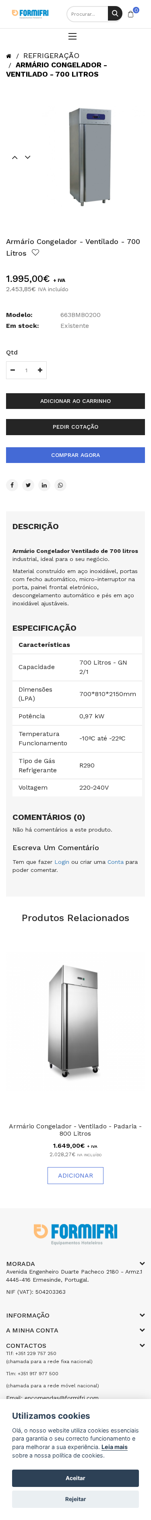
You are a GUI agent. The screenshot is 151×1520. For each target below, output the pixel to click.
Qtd (12, 352)
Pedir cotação (75, 426)
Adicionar (75, 1175)
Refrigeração (51, 55)
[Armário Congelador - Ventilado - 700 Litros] (93, 156)
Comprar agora (75, 455)
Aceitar (75, 1478)
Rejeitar (75, 1499)
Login (61, 862)
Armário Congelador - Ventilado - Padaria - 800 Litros (75, 1129)
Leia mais (114, 1446)
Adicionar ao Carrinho (75, 401)
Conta (116, 862)
